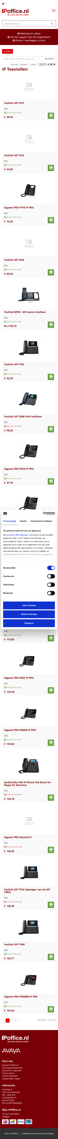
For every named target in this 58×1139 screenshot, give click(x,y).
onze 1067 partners (19, 535)
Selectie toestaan (29, 614)
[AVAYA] (29, 1050)
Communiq (39, 1133)
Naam (33, 64)
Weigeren (29, 623)
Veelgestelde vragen (11, 1078)
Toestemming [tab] (9, 521)
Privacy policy (8, 1073)
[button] (29, 3)
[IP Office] (15, 12)
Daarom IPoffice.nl (10, 1065)
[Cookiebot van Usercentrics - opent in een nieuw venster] (43, 513)
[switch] (51, 576)
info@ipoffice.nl (9, 1097)
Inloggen (6, 1116)
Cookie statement (10, 1076)
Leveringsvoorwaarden (12, 1067)
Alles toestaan (29, 605)
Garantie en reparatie (12, 1070)
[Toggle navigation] (53, 10)
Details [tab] (23, 521)
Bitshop (50, 1133)
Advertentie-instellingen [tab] (42, 521)
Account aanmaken (10, 1114)
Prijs (41, 64)
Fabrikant (24, 64)
